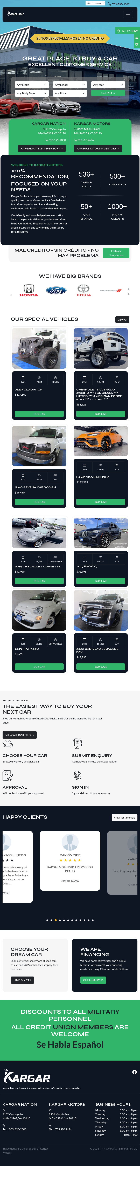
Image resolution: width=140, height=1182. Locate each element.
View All (122, 319)
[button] (47, 920)
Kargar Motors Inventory (96, 148)
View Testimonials (124, 817)
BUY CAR (39, 413)
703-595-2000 (120, 4)
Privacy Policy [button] (109, 1148)
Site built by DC (128, 1148)
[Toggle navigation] (128, 14)
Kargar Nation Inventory (40, 148)
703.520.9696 (85, 140)
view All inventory (19, 735)
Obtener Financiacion (116, 253)
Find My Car (22, 980)
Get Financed (93, 980)
